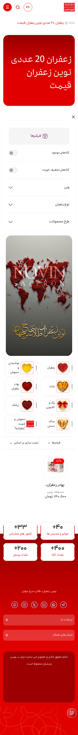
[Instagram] (24, 605)
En (28, 7)
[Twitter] (34, 605)
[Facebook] (14, 605)
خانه (72, 23)
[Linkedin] (44, 605)
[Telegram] (63, 605)
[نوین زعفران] (69, 7)
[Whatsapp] (53, 605)
